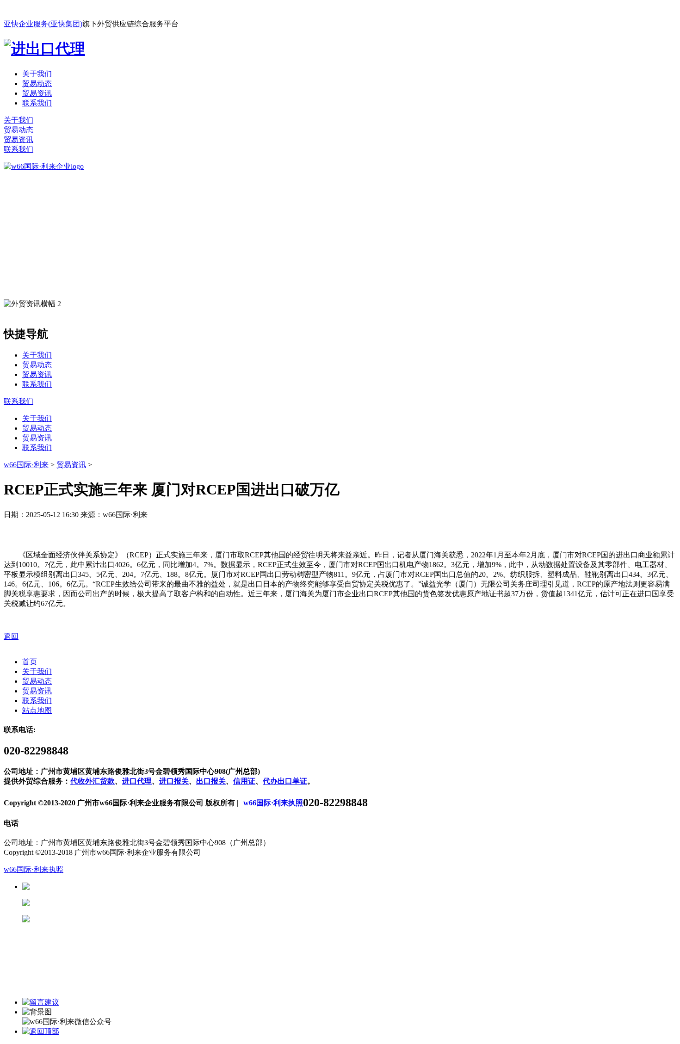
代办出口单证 (285, 781)
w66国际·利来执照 (273, 803)
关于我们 (37, 74)
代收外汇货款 (92, 781)
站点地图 (37, 710)
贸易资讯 (37, 93)
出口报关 (211, 781)
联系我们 (37, 103)
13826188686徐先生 (101, 886)
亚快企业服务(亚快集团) (43, 24)
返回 (11, 636)
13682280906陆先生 (101, 919)
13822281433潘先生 (101, 903)
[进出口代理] (44, 48)
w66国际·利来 (26, 465)
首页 (29, 662)
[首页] (44, 166)
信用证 (244, 781)
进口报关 (174, 781)
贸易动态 (37, 83)
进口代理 (137, 781)
